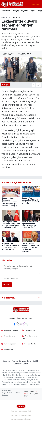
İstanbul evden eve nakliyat (21, 411)
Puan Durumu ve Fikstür (29, 337)
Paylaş (6, 84)
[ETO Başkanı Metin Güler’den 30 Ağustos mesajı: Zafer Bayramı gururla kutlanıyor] (11, 215)
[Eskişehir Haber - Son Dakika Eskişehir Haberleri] (12, 4)
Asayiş (15, 11)
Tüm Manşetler (10, 344)
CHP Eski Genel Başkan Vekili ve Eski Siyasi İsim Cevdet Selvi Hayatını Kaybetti (30, 247)
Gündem (6, 11)
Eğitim (26, 364)
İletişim (5, 395)
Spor (33, 11)
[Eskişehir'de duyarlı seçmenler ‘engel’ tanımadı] (21, 69)
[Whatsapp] (27, 323)
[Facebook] (14, 323)
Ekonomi (17, 364)
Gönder (6, 284)
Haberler (5, 17)
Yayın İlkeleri (7, 393)
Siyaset (24, 11)
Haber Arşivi (8, 349)
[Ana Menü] (37, 4)
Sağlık (35, 361)
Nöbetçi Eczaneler (11, 330)
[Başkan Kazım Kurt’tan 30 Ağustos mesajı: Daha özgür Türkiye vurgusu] (11, 237)
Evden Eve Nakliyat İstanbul (21, 419)
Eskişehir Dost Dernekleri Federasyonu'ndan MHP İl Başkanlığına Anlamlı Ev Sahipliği (10, 201)
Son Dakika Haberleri (32, 344)
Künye (18, 393)
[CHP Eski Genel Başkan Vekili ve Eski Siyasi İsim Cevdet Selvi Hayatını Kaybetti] (31, 237)
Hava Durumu (30, 330)
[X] (19, 323)
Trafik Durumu (9, 336)
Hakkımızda (6, 391)
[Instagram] (23, 323)
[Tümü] (39, 298)
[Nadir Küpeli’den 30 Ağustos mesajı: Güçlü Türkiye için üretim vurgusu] (31, 215)
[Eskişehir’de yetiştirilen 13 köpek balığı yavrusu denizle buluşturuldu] (31, 191)
